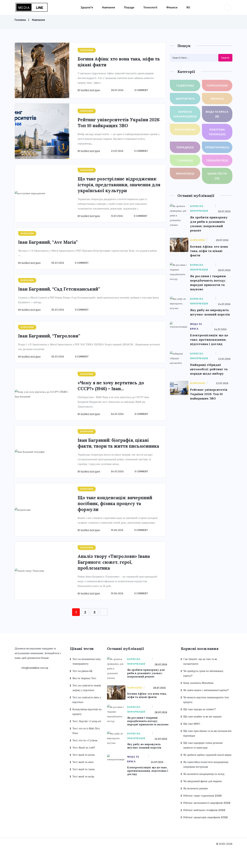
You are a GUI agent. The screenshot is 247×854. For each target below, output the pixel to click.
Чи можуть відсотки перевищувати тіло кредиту (206, 700)
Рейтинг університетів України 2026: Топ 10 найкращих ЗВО (208, 394)
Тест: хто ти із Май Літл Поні (86, 731)
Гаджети (185, 85)
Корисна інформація (185, 114)
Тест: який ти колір (83, 776)
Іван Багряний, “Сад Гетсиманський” (59, 289)
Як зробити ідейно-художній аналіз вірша (207, 755)
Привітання (217, 147)
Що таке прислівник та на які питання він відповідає (207, 733)
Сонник (185, 160)
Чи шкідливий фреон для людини (202, 781)
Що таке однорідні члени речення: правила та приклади (203, 745)
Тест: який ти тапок (83, 769)
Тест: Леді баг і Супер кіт (86, 721)
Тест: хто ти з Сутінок (84, 740)
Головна (20, 20)
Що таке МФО (191, 723)
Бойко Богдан (90, 90)
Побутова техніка (217, 132)
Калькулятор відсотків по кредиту (86, 712)
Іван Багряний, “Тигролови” (49, 336)
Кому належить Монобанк (198, 683)
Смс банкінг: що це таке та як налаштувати (200, 661)
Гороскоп (217, 85)
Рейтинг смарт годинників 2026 (202, 795)
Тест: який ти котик (83, 755)
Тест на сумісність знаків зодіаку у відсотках (86, 688)
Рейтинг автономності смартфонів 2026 (206, 803)
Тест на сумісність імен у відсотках (86, 700)
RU (188, 7)
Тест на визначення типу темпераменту (86, 661)
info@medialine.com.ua (34, 668)
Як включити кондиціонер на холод (203, 774)
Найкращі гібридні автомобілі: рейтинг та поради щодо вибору (209, 369)
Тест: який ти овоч (83, 762)
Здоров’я (86, 7)
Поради (129, 7)
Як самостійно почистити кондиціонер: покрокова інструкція (206, 764)
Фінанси (171, 7)
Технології (150, 7)
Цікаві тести (217, 176)
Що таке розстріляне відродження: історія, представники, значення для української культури (119, 184)
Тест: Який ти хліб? (83, 747)
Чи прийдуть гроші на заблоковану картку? (203, 673)
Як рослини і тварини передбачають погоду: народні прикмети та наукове (148, 721)
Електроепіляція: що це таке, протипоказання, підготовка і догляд (209, 339)
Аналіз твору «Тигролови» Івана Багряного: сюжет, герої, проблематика (114, 562)
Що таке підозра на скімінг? (199, 709)
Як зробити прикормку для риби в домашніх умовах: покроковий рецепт (146, 673)
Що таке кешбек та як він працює (202, 716)
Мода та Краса (217, 114)
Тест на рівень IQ (82, 671)
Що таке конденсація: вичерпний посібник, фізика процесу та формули (115, 503)
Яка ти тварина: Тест (84, 678)
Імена (217, 98)
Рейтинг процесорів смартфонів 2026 (205, 817)
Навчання (108, 7)
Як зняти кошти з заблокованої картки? (206, 690)
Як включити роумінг (195, 788)
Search (225, 57)
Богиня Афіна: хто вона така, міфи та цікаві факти (209, 251)
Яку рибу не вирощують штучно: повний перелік (144, 746)
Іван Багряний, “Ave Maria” (48, 242)
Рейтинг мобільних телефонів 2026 (204, 810)
